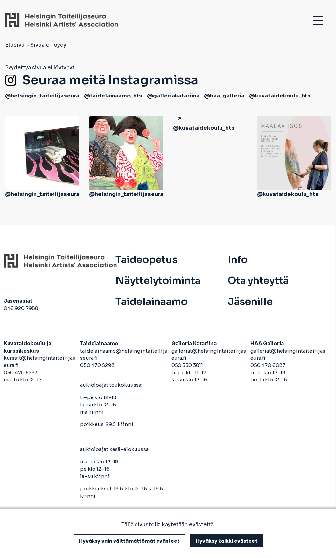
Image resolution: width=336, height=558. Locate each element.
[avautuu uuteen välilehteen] (177, 120)
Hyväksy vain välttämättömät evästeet (129, 541)
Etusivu (15, 44)
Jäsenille (250, 301)
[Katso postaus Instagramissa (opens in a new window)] (42, 152)
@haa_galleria (224, 95)
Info (238, 259)
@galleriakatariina (173, 95)
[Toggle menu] (318, 20)
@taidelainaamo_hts (113, 95)
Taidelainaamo (152, 301)
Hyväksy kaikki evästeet (226, 541)
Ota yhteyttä (258, 280)
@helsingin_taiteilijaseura (42, 95)
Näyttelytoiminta (158, 280)
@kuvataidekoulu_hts (280, 95)
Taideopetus (147, 259)
